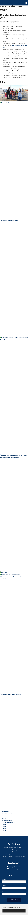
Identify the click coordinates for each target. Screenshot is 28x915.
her (20, 907)
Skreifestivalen (7, 3)
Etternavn (4, 892)
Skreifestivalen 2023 (9, 822)
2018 (4, 824)
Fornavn (4, 886)
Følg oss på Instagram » (14, 869)
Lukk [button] (14, 911)
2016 (4, 829)
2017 (4, 826)
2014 (4, 833)
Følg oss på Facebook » (14, 867)
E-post (4, 879)
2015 (4, 831)
